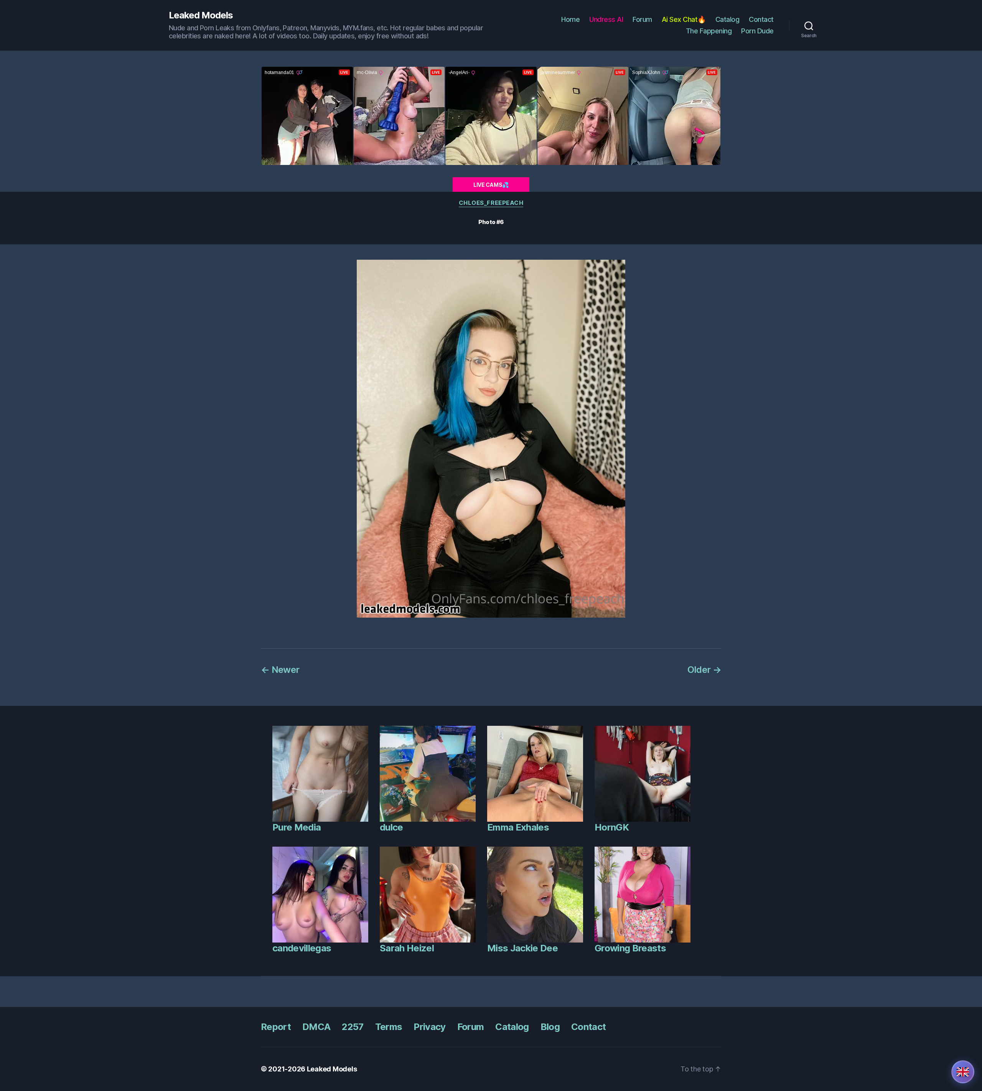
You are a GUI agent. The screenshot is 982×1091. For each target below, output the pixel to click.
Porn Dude (757, 31)
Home (570, 19)
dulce (391, 827)
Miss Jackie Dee (522, 948)
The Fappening (709, 31)
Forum (642, 19)
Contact (761, 19)
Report (276, 1026)
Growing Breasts (630, 948)
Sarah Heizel (407, 948)
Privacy (429, 1026)
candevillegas (301, 948)
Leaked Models (201, 15)
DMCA (316, 1026)
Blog (550, 1026)
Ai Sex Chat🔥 (684, 19)
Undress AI (606, 19)
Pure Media (296, 827)
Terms (388, 1026)
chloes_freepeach (491, 202)
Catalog (727, 19)
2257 (352, 1026)
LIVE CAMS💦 (491, 184)
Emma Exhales (518, 827)
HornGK (612, 827)
